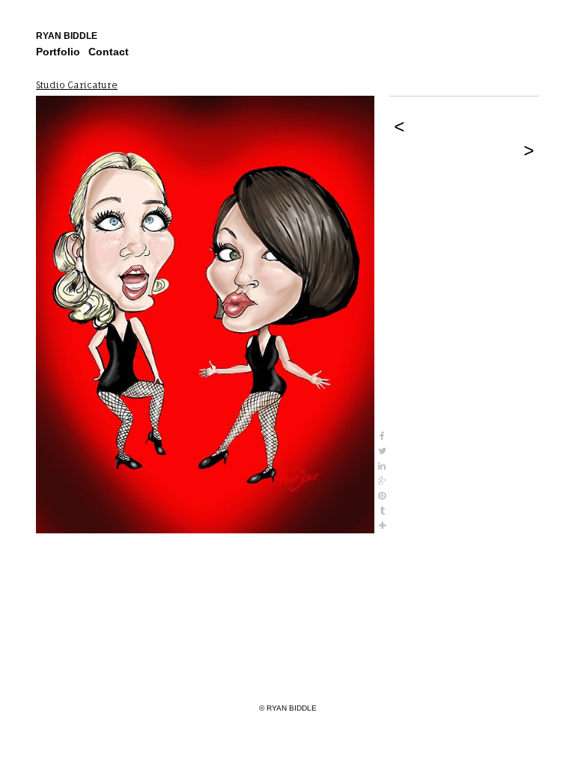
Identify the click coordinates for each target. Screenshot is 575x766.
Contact (108, 52)
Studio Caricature (77, 85)
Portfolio (58, 52)
